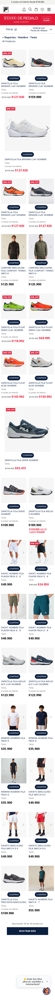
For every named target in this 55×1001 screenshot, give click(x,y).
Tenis (33, 37)
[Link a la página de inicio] (3, 37)
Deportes (10, 37)
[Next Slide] (23, 62)
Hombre (23, 37)
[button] (30, 9)
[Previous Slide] (4, 62)
